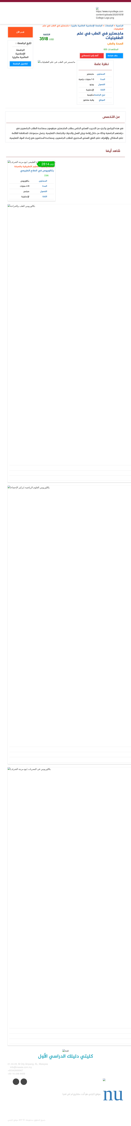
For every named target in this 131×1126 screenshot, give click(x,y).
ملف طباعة (113, 55)
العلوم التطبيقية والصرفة (26, 166)
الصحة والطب (115, 43)
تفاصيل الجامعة (20, 64)
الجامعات (109, 26)
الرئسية (119, 26)
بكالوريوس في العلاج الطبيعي (37, 171)
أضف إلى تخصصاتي (90, 55)
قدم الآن (20, 32)
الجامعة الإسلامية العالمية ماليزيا (86, 26)
